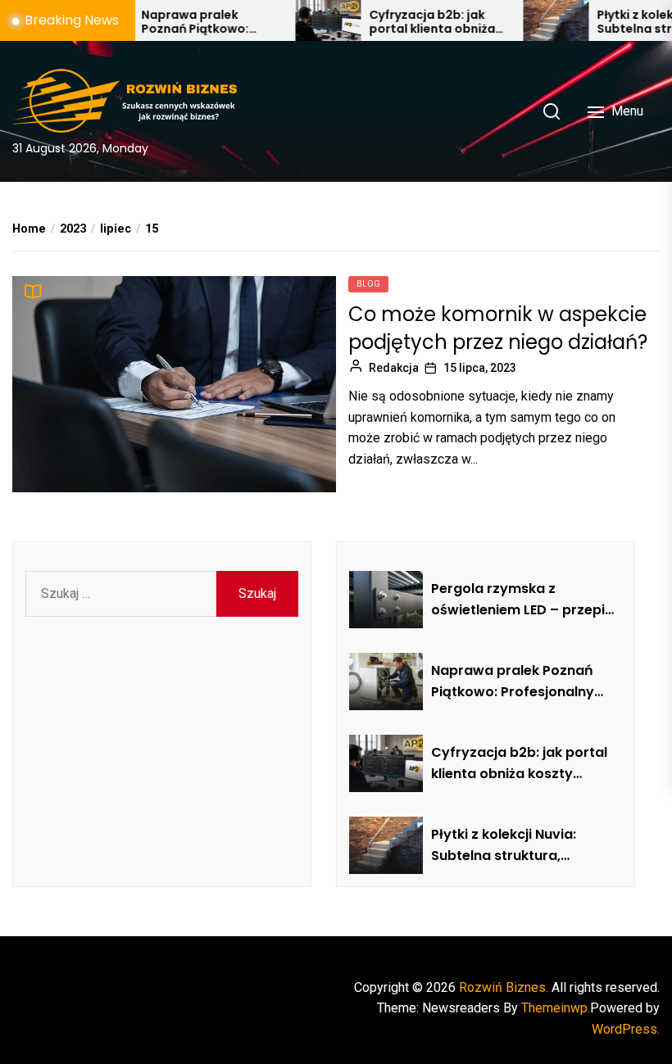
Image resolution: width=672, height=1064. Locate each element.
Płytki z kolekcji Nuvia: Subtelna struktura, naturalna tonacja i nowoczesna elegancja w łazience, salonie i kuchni (516, 845)
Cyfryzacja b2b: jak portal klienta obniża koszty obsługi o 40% (410, 22)
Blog (368, 283)
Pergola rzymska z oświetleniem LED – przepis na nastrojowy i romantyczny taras (521, 599)
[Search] (551, 111)
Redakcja (394, 367)
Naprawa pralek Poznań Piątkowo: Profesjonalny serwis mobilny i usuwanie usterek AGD (180, 22)
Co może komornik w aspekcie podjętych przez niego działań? (497, 328)
